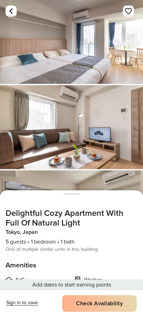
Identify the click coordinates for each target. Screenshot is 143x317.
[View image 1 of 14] (71, 42)
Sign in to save (22, 303)
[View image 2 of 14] (71, 127)
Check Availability (99, 303)
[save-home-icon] (128, 11)
